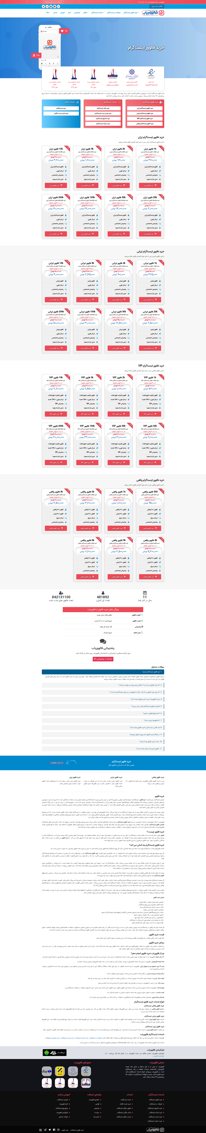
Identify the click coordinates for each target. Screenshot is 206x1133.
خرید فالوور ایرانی (148, 300)
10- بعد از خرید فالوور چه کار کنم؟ (151, 741)
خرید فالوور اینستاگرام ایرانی (144, 113)
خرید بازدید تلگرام (125, 1104)
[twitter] (43, 6)
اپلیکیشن (77, 12)
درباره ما (97, 1112)
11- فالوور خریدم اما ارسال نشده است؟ (149, 748)
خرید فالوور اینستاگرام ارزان (145, 108)
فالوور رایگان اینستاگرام (124, 1108)
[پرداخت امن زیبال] (47, 1071)
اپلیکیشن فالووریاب (62, 1112)
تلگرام (85, 12)
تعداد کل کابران (103, 601)
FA (47, 12)
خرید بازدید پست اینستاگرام (103, 113)
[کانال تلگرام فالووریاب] (45, 1130)
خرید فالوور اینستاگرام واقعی (144, 123)
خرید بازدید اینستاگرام (67, 1038)
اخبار (69, 12)
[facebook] (54, 6)
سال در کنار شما (145, 601)
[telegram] (47, 6)
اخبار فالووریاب (63, 1104)
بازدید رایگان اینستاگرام (124, 1117)
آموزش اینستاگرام (62, 1100)
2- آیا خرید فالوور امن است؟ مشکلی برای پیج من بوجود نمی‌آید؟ (140, 685)
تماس (55, 12)
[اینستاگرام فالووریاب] (58, 1130)
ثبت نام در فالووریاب (57, 763)
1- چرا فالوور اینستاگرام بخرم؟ (152, 672)
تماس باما (96, 1117)
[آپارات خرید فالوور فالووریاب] (51, 6)
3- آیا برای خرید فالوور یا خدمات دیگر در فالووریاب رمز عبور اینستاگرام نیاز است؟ (136, 692)
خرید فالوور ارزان (149, 185)
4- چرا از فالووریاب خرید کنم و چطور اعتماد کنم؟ (146, 699)
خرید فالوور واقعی (148, 528)
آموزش (62, 12)
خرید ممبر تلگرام (61, 108)
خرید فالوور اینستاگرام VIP (145, 118)
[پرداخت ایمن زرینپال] (60, 1071)
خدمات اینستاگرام (97, 12)
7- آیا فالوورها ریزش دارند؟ (153, 720)
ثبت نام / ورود (156, 6)
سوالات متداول (63, 1117)
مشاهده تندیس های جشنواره (53, 2)
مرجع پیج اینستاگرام (62, 1108)
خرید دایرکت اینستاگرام (103, 123)
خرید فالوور (65, 1130)
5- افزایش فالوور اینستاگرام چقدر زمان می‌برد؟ (146, 706)
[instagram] (58, 6)
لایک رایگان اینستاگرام (124, 1112)
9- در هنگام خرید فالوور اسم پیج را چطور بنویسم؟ (146, 734)
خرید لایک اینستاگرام (103, 108)
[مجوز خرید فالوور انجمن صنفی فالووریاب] (73, 1071)
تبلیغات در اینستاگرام (113, 12)
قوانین (97, 1104)
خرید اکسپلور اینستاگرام (103, 118)
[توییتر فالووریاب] (50, 1130)
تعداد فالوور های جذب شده (61, 601)
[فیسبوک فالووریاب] (54, 1130)
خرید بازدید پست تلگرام (61, 113)
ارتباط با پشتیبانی (104, 659)
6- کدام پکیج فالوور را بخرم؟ (152, 713)
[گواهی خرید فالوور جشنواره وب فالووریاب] (86, 1083)
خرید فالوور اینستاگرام (131, 12)
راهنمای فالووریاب (94, 1100)
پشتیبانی (96, 1108)
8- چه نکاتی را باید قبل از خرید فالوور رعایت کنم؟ (146, 727)
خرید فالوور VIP (149, 414)
